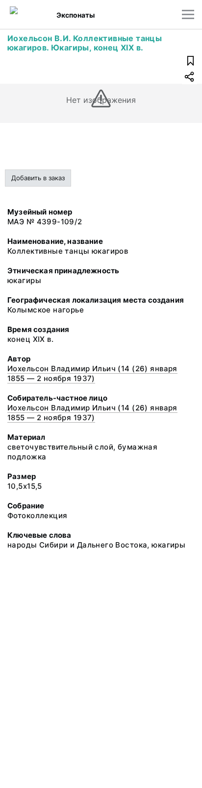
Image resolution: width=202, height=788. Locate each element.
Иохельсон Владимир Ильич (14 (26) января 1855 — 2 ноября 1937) (92, 373)
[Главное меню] (188, 14)
